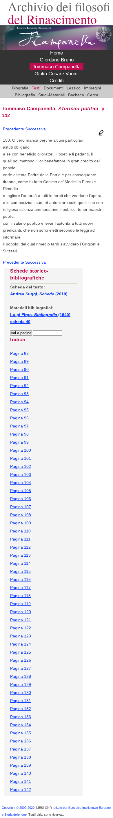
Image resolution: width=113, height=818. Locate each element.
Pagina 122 (20, 628)
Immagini (92, 88)
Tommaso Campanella (57, 67)
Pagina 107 (20, 506)
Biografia (20, 88)
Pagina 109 (20, 523)
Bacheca (76, 95)
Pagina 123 (20, 636)
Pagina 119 (20, 603)
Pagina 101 (20, 458)
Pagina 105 (20, 490)
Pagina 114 (20, 563)
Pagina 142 (20, 789)
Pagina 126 (20, 660)
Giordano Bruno (57, 60)
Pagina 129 (20, 684)
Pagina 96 (19, 418)
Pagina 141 (20, 781)
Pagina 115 (20, 571)
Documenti (53, 88)
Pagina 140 (20, 773)
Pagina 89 (19, 361)
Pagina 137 (20, 749)
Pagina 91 (19, 377)
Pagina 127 (20, 668)
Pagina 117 (20, 587)
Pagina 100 (20, 450)
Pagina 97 (19, 426)
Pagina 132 (20, 708)
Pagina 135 (20, 733)
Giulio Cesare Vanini (56, 73)
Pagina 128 (20, 676)
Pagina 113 (20, 555)
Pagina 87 (19, 353)
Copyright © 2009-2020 (18, 807)
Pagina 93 (19, 393)
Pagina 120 (20, 611)
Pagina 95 (19, 410)
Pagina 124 (20, 644)
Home (56, 53)
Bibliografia (25, 95)
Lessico (74, 88)
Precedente (14, 129)
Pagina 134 (20, 725)
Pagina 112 (20, 547)
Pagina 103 (20, 474)
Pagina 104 (20, 482)
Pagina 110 (20, 531)
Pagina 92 (19, 385)
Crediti (57, 80)
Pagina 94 (19, 401)
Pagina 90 (19, 369)
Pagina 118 (20, 595)
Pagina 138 (20, 757)
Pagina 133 (20, 716)
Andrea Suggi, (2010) (39, 294)
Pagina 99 (19, 442)
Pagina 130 (20, 692)
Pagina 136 (20, 741)
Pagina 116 (20, 579)
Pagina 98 (19, 434)
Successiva (35, 129)
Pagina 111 (20, 539)
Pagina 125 (20, 652)
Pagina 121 (20, 620)
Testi (36, 88)
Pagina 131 (20, 700)
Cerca (92, 95)
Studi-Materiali (51, 95)
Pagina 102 (20, 466)
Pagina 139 (20, 765)
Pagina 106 (20, 498)
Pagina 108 (20, 515)
